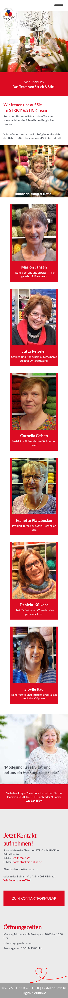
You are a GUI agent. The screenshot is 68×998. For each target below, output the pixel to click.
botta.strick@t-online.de (27, 861)
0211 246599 (34, 800)
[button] (58, 5)
